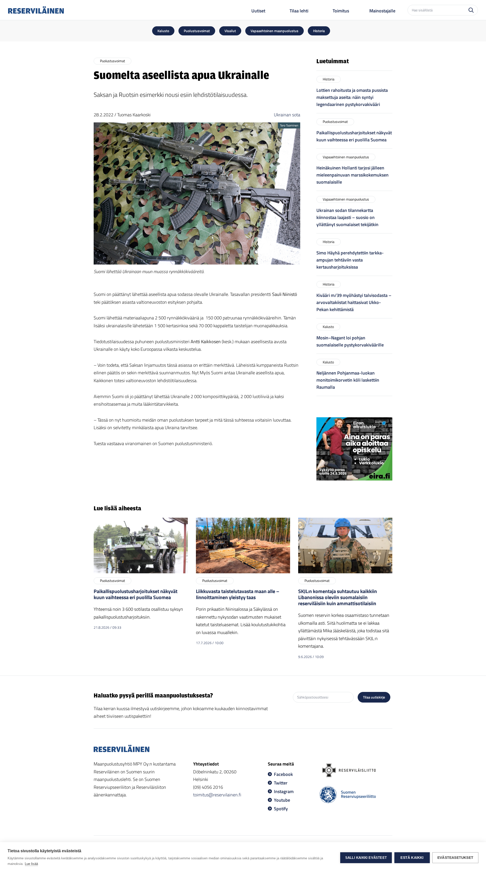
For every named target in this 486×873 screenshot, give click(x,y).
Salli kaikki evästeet (366, 858)
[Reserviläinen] (36, 10)
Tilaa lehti (299, 11)
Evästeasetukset (455, 858)
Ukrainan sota (287, 114)
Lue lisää (31, 864)
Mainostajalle (382, 11)
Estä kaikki (411, 858)
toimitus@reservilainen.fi (217, 794)
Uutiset (258, 11)
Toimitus (341, 11)
